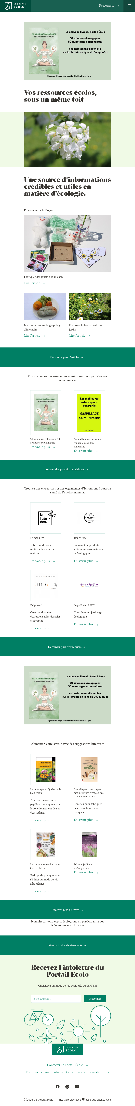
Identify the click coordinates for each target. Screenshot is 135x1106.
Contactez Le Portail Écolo (65, 1065)
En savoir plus (40, 446)
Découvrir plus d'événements (65, 945)
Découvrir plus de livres (64, 909)
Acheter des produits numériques (64, 469)
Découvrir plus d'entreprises (64, 646)
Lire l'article (32, 283)
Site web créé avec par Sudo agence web (84, 1099)
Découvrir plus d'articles (64, 357)
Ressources (106, 5)
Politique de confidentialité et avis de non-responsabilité (65, 1072)
